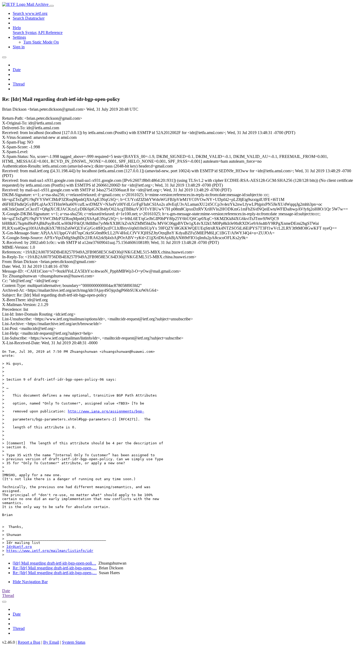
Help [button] (17, 27)
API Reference (50, 32)
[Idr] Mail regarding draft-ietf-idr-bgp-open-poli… (54, 563)
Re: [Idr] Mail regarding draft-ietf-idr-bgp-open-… (55, 568)
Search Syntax (25, 32)
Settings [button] (19, 37)
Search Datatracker (29, 18)
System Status (73, 642)
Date (17, 69)
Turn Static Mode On (41, 42)
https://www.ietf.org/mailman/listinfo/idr (49, 551)
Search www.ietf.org (30, 13)
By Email (51, 642)
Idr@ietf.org (19, 547)
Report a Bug (29, 642)
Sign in (19, 47)
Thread (19, 84)
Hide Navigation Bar (30, 581)
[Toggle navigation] (52, 6)
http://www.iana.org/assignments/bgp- (106, 411)
